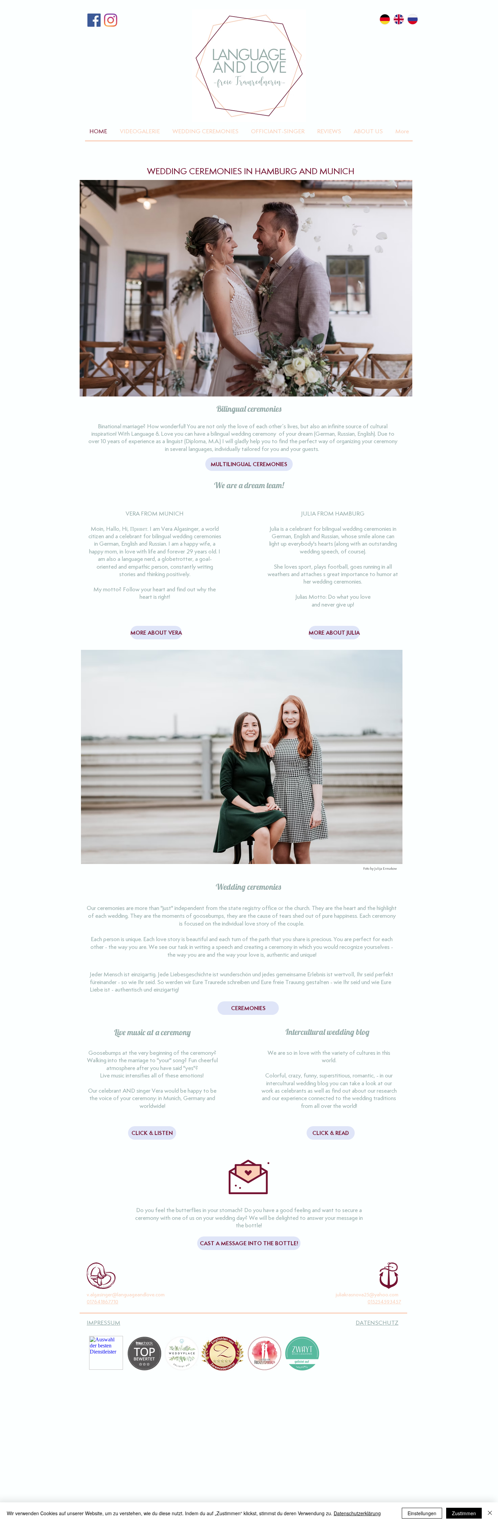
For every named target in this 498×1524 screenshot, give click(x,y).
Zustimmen (464, 1513)
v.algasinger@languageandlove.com (126, 1294)
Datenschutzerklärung (357, 1513)
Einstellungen (422, 1513)
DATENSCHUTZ (377, 1322)
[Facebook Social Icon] (94, 20)
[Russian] (412, 19)
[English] (399, 19)
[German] (385, 19)
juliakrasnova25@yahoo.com (367, 1294)
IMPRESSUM (103, 1322)
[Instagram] (110, 20)
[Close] (490, 1513)
